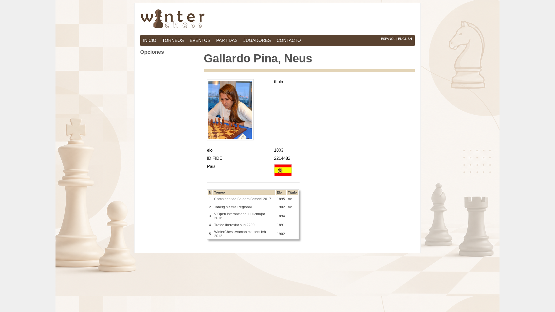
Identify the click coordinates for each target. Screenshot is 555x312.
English (405, 38)
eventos (200, 40)
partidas (227, 40)
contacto (289, 40)
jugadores (257, 40)
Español (388, 38)
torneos (173, 40)
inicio (149, 40)
